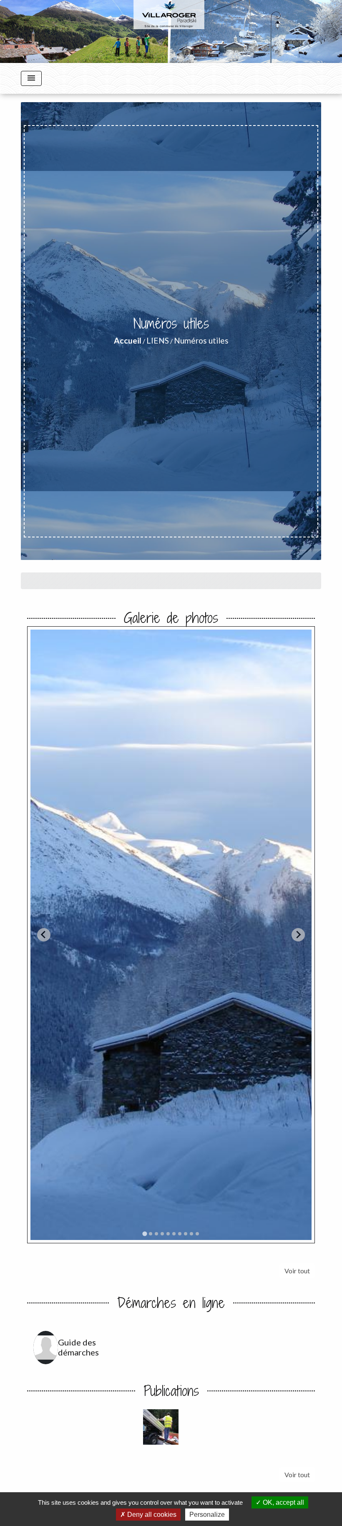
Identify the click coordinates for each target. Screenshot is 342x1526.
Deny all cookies (151, 1514)
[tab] (144, 1233)
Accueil (127, 340)
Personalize (207, 1514)
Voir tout (297, 1271)
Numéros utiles (201, 340)
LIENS (157, 340)
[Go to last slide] (43, 934)
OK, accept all (282, 1502)
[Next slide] (298, 934)
